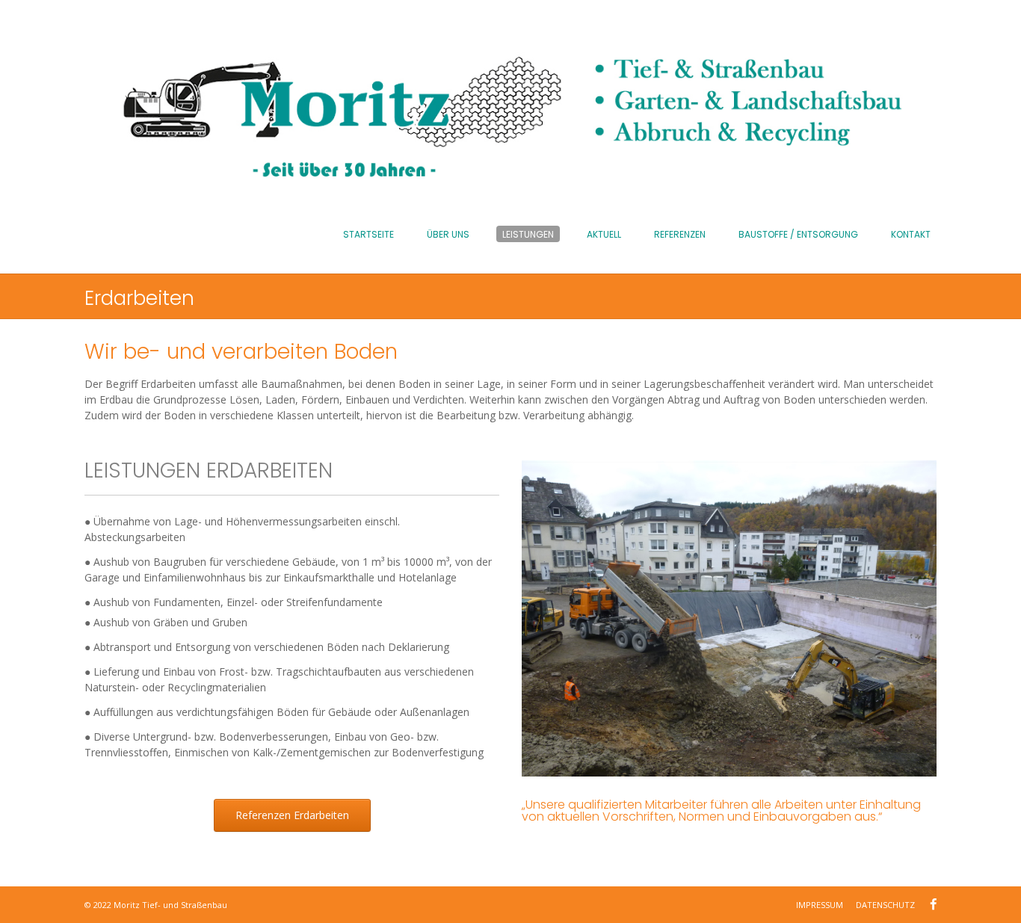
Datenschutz (885, 904)
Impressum (819, 904)
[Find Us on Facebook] (933, 904)
